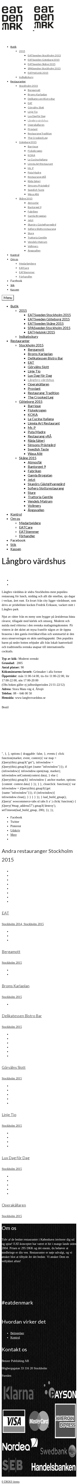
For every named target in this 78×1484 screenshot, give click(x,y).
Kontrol (15, 1337)
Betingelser (17, 1333)
